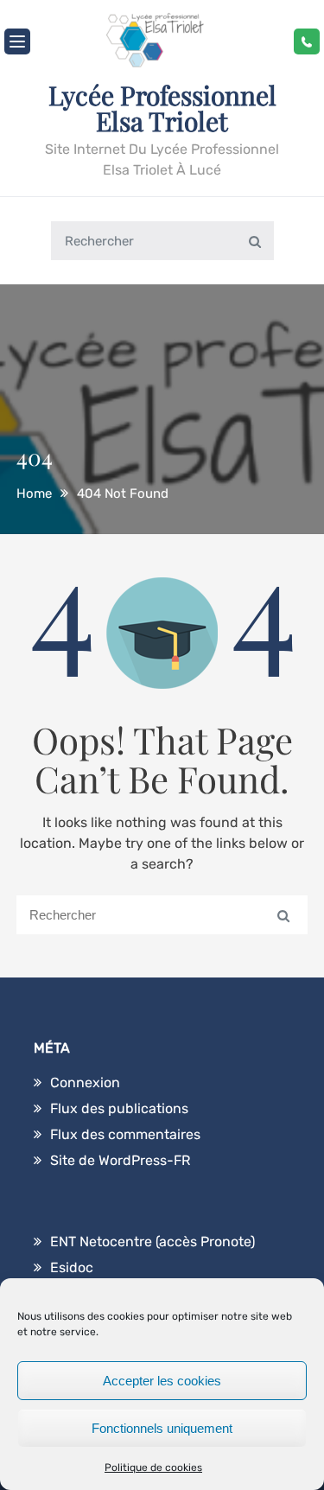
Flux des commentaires (125, 1134)
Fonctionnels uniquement (162, 1428)
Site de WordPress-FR (120, 1160)
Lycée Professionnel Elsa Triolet (162, 108)
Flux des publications (119, 1108)
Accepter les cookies (162, 1380)
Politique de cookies (153, 1467)
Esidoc (71, 1267)
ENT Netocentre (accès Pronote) (152, 1241)
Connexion (85, 1082)
